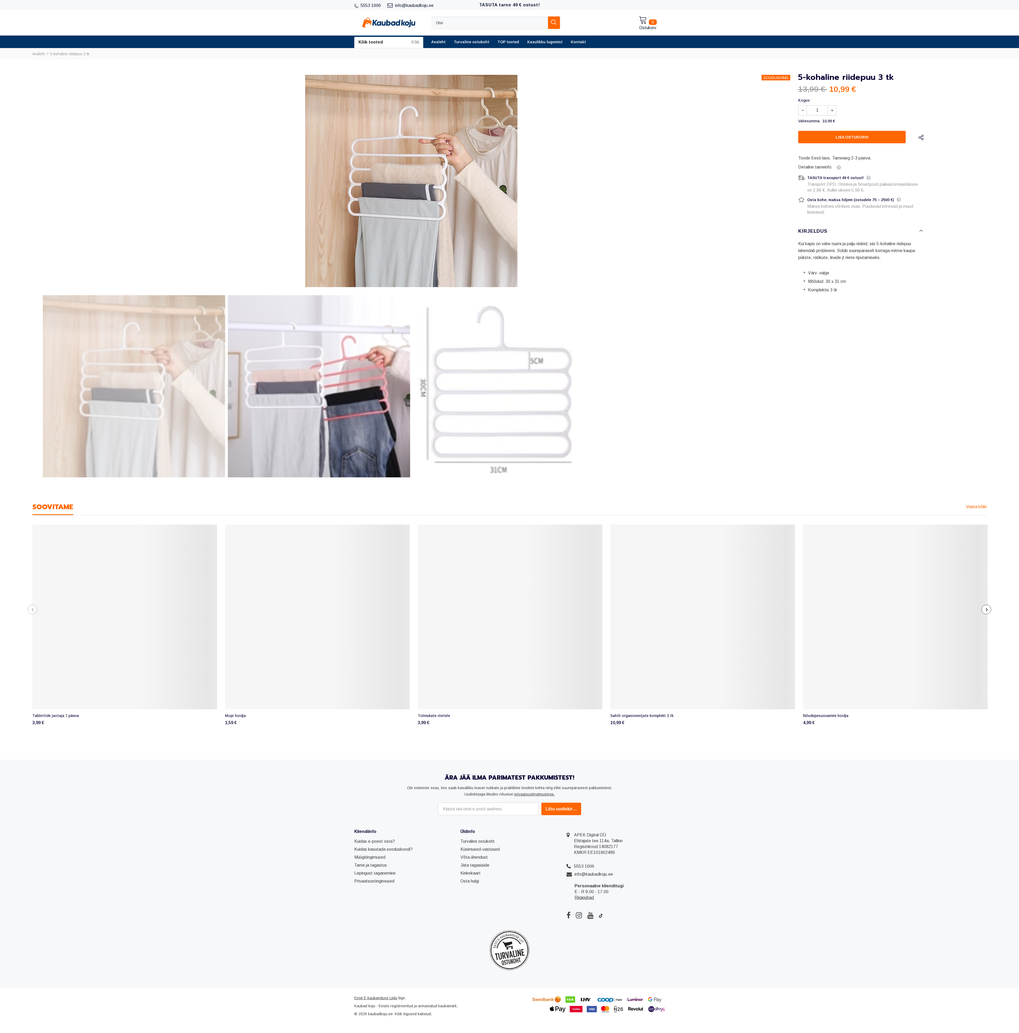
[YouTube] (590, 915)
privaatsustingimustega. (534, 794)
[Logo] (388, 23)
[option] (411, 181)
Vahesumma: (809, 121)
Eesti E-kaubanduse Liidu (375, 998)
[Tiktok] (601, 915)
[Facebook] (569, 915)
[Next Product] (986, 609)
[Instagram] (579, 915)
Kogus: (804, 100)
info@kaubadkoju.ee (594, 874)
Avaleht (38, 54)
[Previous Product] (32, 609)
